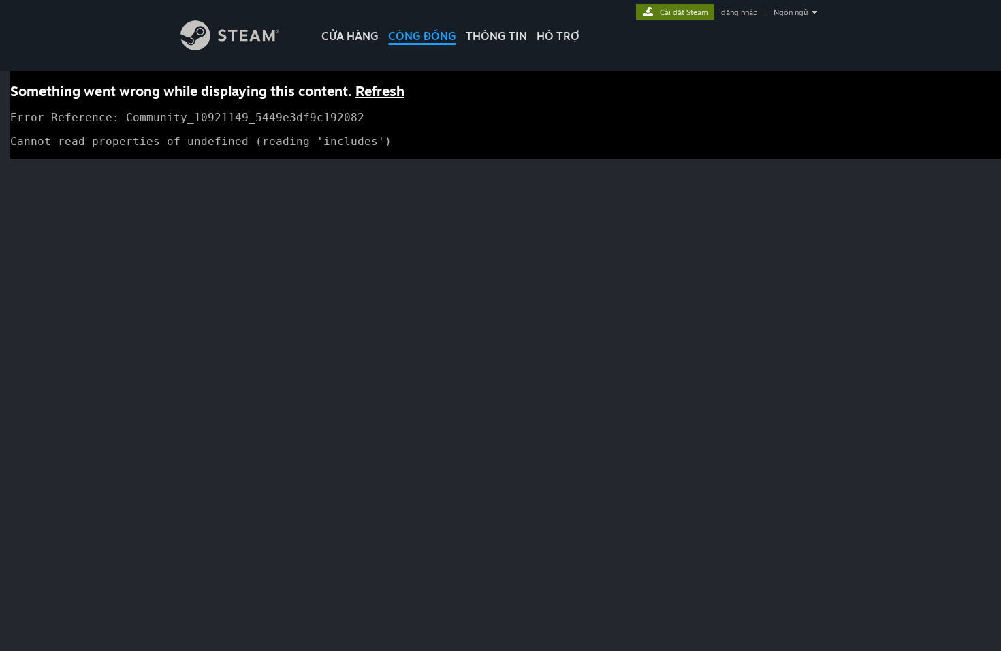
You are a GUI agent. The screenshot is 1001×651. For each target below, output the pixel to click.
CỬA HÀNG (350, 36)
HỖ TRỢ (558, 36)
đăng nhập (739, 12)
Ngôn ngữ (791, 12)
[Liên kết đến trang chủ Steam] (229, 46)
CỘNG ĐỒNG (422, 36)
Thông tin (496, 36)
